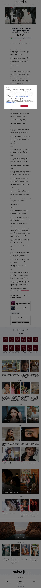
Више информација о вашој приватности (21, 96)
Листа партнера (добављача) (11, 102)
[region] (20, 97)
